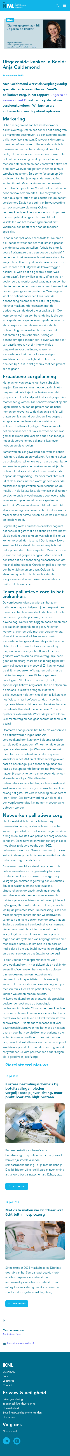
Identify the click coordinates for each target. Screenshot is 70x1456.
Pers (5, 1376)
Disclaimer (9, 1417)
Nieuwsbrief (10, 1431)
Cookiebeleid (11, 1408)
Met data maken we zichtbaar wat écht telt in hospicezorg (34, 1213)
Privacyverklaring (13, 1399)
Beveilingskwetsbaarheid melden (22, 1413)
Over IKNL (9, 1372)
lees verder (19, 1186)
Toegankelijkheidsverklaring (19, 1404)
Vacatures (8, 1381)
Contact (7, 1385)
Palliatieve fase (11, 1334)
